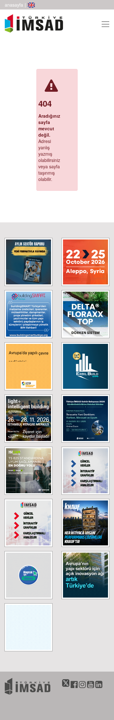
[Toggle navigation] (103, 23)
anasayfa (14, 5)
